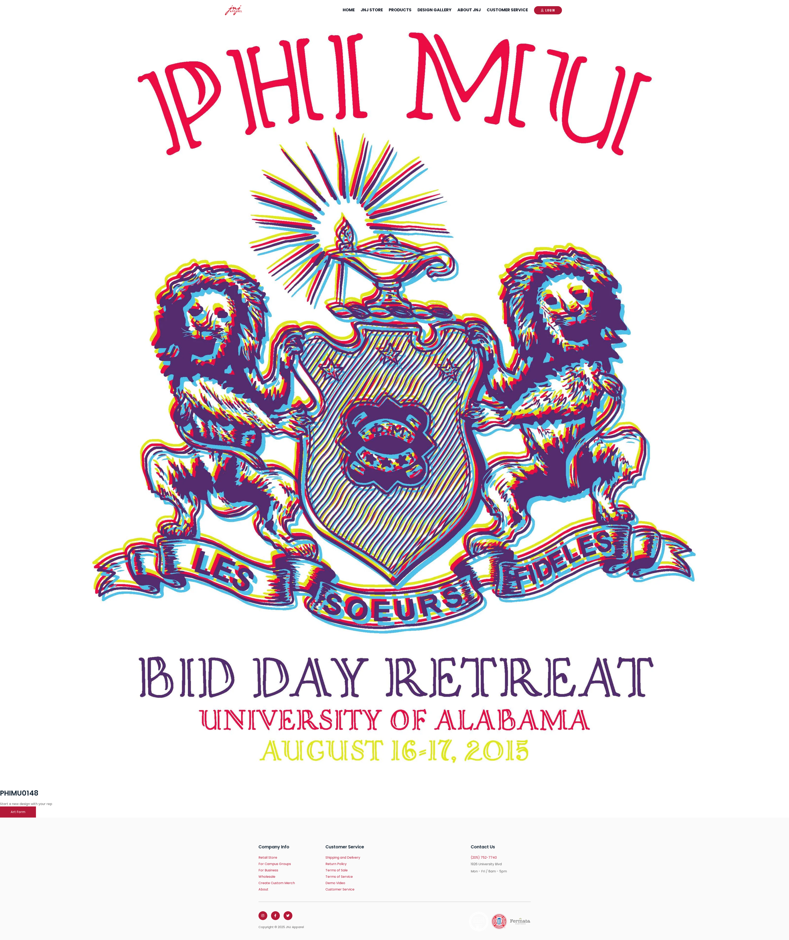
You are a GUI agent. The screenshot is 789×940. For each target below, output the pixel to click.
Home (349, 10)
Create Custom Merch (276, 883)
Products (400, 10)
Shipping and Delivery (342, 857)
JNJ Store (372, 10)
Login (550, 10)
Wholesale (266, 876)
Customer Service (507, 10)
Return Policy (336, 864)
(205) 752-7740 (484, 857)
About (263, 889)
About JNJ (469, 10)
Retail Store (267, 857)
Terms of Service (339, 876)
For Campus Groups (274, 864)
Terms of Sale (336, 870)
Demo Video (335, 883)
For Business (268, 870)
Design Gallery (434, 10)
